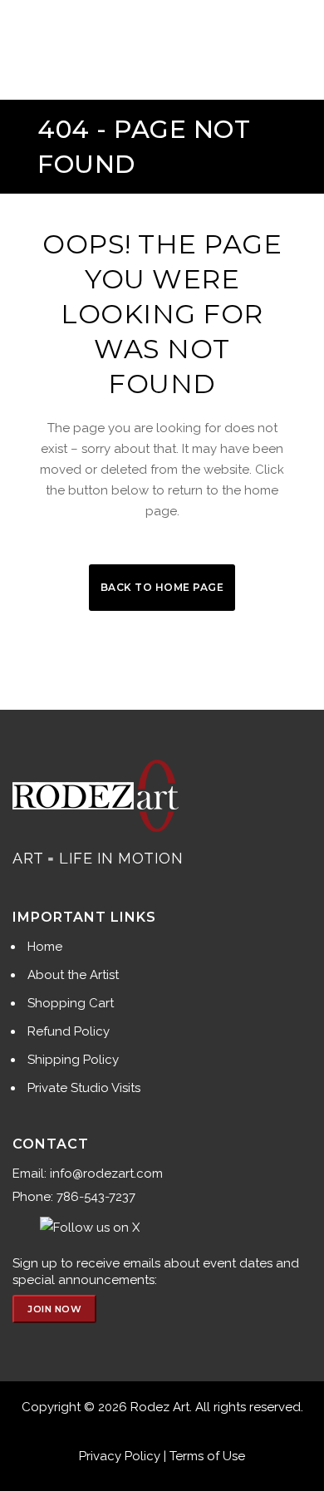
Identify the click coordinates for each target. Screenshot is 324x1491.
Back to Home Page (162, 587)
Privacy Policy (119, 1456)
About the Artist (73, 974)
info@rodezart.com (106, 1173)
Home (44, 946)
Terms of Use (207, 1456)
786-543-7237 (95, 1196)
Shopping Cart (70, 1003)
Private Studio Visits (83, 1087)
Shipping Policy (73, 1059)
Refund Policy (68, 1031)
